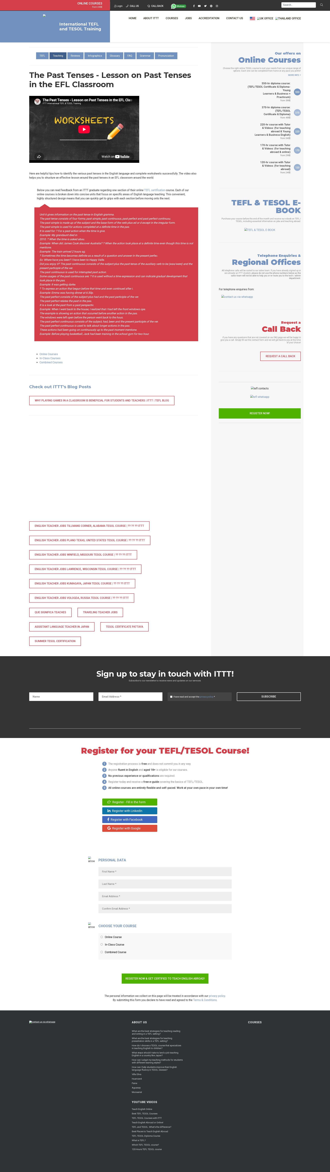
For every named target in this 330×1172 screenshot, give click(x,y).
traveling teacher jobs (100, 612)
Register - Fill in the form (129, 802)
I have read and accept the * (194, 696)
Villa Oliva (136, 1074)
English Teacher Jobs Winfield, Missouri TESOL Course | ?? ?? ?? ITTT (83, 554)
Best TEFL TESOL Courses (144, 1113)
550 (297, 92)
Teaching (58, 55)
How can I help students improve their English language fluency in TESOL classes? (154, 1068)
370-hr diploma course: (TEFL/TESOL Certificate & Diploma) (276, 112)
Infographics (95, 55)
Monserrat (137, 1092)
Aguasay (136, 1087)
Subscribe (268, 696)
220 (297, 131)
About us (139, 1022)
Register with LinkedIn (126, 811)
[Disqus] (113, 472)
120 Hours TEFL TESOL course (147, 1149)
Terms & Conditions (205, 1000)
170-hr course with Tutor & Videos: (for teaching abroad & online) (275, 150)
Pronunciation (166, 55)
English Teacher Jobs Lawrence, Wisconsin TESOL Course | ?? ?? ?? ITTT (85, 569)
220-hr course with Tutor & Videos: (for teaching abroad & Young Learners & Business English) (272, 131)
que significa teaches (50, 612)
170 (297, 150)
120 (297, 167)
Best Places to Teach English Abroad (150, 1131)
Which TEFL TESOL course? (145, 1145)
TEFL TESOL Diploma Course (146, 1136)
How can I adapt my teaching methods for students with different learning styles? (157, 1061)
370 (297, 112)
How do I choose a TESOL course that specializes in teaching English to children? (156, 1047)
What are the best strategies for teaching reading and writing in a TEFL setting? (156, 1032)
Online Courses (89, 3)
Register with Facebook (126, 819)
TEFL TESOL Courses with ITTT (147, 1118)
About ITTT (151, 18)
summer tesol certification (55, 641)
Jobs (188, 18)
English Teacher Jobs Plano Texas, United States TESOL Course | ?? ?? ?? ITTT (90, 540)
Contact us (234, 18)
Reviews (75, 55)
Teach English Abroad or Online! (147, 1122)
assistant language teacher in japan (62, 626)
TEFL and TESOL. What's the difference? (151, 1127)
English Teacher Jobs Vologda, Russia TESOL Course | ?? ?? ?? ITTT (82, 598)
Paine (134, 1083)
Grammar (145, 55)
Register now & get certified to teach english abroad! (165, 978)
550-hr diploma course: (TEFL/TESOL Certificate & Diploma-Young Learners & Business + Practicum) (269, 92)
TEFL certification (154, 190)
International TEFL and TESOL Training (80, 26)
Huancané (137, 1078)
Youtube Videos (144, 1102)
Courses (172, 18)
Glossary (115, 55)
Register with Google (126, 828)
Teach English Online (142, 1109)
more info (293, 75)
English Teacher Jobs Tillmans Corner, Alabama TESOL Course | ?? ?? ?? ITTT (89, 526)
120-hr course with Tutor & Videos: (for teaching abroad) (275, 167)
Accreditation (209, 18)
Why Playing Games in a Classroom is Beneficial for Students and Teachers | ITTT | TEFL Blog (102, 400)
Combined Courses (51, 362)
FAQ (130, 55)
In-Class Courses (50, 358)
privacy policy (206, 696)
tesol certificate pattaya (124, 626)
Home (132, 18)
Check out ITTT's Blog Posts (60, 386)
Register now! (260, 413)
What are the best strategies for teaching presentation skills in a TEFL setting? (152, 1039)
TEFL (42, 55)
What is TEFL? (139, 1140)
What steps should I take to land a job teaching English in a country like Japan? (155, 1054)
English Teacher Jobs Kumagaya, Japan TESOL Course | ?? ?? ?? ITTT (82, 583)
